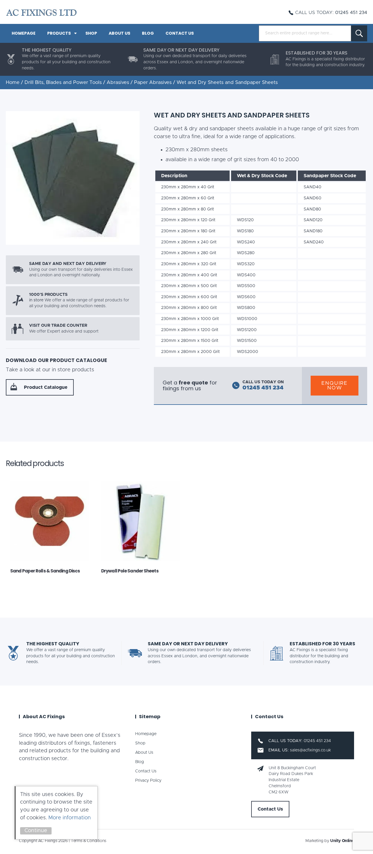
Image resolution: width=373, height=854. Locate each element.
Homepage (24, 33)
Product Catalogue (45, 387)
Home (13, 82)
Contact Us (180, 33)
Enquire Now (334, 385)
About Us (119, 33)
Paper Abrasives (153, 82)
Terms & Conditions (88, 841)
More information (69, 817)
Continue (35, 830)
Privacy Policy (148, 781)
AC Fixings (41, 12)
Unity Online (342, 841)
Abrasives (118, 82)
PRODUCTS (59, 33)
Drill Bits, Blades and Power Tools (63, 82)
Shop (91, 33)
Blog (148, 33)
